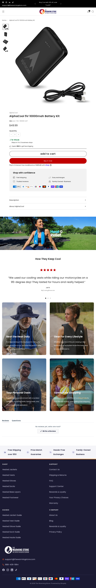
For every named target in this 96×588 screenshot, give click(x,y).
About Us (53, 515)
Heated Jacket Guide (12, 515)
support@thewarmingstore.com (14, 5)
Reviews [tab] (5, 421)
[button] (45, 247)
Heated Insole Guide (11, 537)
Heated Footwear (10, 497)
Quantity (13, 131)
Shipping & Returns (57, 475)
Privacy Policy (55, 532)
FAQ (51, 480)
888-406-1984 (11, 564)
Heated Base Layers (11, 492)
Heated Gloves (9, 480)
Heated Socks (8, 486)
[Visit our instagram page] (6, 2)
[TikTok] (16, 570)
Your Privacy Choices (58, 497)
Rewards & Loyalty (57, 492)
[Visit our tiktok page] (13, 2)
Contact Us (54, 469)
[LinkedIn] (12, 570)
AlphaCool (13, 113)
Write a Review (50, 431)
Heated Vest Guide (11, 520)
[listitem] (48, 3)
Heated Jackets (9, 469)
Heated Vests (8, 475)
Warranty (53, 503)
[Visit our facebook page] (3, 2)
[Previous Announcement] (35, 3)
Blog (51, 520)
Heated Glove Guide (11, 526)
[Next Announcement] (60, 3)
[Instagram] (8, 570)
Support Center (56, 486)
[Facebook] (3, 570)
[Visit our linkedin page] (9, 2)
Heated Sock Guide (11, 532)
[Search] (93, 11)
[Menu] (3, 11)
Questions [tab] (16, 421)
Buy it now (48, 161)
